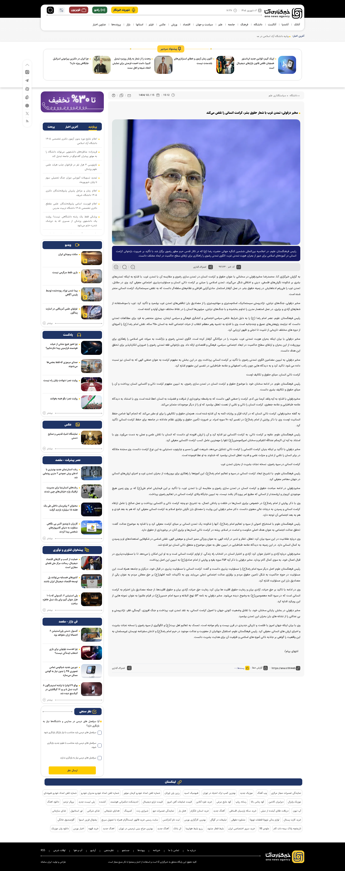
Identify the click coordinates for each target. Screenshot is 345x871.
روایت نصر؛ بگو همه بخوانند (64, 399)
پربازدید (92, 127)
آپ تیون (297, 811)
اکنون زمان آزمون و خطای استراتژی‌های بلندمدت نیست (193, 61)
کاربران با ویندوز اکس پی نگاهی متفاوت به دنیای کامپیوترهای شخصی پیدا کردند (62, 528)
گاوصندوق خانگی (66, 820)
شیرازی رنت (142, 811)
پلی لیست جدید (86, 802)
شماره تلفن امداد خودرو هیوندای (60, 793)
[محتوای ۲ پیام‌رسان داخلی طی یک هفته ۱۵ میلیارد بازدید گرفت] (91, 510)
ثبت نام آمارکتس (171, 820)
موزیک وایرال (294, 802)
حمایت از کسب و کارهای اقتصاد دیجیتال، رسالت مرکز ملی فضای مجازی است (61, 563)
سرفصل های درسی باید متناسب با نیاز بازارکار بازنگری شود (70, 732)
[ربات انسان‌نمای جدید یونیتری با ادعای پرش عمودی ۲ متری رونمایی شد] (91, 473)
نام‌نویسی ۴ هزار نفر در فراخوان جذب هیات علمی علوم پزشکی (71, 167)
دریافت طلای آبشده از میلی (274, 811)
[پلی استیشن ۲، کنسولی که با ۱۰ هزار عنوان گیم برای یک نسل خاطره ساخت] (91, 599)
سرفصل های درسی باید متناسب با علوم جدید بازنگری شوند (71, 745)
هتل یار (182, 811)
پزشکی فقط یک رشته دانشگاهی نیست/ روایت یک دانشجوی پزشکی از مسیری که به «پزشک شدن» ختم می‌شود (71, 221)
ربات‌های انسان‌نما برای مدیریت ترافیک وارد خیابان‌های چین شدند (61, 490)
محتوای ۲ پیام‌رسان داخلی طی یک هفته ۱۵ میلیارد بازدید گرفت (61, 508)
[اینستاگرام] (27, 71)
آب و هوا (78, 850)
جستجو (125, 850)
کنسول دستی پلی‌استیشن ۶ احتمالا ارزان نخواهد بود (64, 633)
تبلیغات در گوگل (218, 820)
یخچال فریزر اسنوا (88, 820)
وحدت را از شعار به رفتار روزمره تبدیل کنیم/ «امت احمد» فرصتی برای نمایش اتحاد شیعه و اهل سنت (131, 63)
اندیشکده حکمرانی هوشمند (124, 802)
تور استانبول (76, 811)
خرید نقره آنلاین (204, 802)
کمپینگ (128, 811)
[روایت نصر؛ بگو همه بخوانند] (91, 402)
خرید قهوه (93, 828)
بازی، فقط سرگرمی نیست (65, 272)
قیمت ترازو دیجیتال (153, 802)
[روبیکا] (27, 105)
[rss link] (27, 120)
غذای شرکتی (93, 811)
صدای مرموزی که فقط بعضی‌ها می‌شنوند (62, 364)
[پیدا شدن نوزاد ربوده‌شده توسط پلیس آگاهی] (91, 294)
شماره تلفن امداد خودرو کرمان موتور (142, 793)
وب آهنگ (262, 793)
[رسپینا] (72, 101)
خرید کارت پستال (292, 820)
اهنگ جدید (108, 828)
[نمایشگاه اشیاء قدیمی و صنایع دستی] (91, 438)
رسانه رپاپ (241, 802)
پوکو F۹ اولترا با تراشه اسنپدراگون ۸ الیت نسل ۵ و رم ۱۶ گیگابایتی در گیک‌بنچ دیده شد (60, 689)
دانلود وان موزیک (60, 828)
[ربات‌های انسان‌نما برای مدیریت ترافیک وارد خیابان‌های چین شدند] (91, 491)
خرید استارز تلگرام (199, 811)
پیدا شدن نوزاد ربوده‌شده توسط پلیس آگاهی (62, 293)
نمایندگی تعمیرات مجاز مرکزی (286, 793)
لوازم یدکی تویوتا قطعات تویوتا (264, 820)
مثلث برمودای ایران (68, 254)
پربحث (51, 127)
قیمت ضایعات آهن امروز (179, 802)
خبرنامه (156, 850)
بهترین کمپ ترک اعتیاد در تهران (219, 793)
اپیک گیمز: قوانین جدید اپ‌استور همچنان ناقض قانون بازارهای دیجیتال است (255, 63)
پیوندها (141, 850)
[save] (121, 95)
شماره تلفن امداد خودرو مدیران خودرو (100, 793)
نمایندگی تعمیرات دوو (163, 811)
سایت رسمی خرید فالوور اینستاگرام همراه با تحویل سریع (129, 820)
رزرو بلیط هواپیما (194, 828)
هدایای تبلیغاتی (112, 811)
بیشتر (50, 323)
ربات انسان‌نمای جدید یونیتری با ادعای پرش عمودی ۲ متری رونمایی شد (60, 473)
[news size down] (132, 267)
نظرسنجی (109, 850)
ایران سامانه (46, 862)
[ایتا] (27, 97)
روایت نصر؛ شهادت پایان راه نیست (60, 380)
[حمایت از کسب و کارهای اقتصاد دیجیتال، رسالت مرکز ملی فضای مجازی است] (91, 563)
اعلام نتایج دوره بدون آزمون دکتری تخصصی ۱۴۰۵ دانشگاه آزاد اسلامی (71, 141)
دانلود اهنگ (53, 802)
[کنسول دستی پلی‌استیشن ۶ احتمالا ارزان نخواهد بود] (91, 635)
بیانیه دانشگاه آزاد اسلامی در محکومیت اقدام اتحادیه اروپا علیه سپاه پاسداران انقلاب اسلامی (242, 36)
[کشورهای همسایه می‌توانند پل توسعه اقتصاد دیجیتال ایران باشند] (91, 581)
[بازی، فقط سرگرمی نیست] (91, 276)
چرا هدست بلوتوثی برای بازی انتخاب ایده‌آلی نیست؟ (63, 651)
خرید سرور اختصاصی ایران (241, 828)
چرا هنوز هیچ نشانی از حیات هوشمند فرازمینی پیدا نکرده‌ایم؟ (62, 346)
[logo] (283, 13)
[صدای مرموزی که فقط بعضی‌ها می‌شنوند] (91, 366)
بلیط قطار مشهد (215, 828)
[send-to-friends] (129, 95)
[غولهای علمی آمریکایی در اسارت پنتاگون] (91, 313)
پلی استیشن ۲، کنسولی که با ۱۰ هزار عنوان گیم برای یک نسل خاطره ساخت (60, 600)
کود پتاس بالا (257, 802)
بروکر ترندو (68, 802)
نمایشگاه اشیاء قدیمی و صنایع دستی (63, 436)
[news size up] (116, 267)
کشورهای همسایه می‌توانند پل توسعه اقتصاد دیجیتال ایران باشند (61, 579)
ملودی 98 (264, 828)
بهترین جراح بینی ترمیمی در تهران (136, 828)
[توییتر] (27, 113)
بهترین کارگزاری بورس (195, 820)
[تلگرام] (27, 80)
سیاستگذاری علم (277, 95)
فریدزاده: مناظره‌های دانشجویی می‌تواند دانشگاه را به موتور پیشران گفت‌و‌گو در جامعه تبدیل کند (71, 154)
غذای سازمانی (59, 811)
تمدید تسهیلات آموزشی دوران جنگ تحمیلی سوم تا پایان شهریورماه (71, 180)
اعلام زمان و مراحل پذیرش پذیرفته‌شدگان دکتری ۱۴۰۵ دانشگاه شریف (71, 193)
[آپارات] (27, 88)
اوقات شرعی (59, 850)
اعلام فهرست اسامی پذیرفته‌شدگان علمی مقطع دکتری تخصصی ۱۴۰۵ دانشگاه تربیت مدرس (71, 206)
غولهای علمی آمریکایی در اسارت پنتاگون (62, 311)
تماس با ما (173, 850)
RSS (43, 850)
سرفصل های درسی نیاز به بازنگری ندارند (78, 758)
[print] (113, 95)
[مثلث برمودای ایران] (91, 258)
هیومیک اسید (191, 793)
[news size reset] (124, 267)
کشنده (102, 802)
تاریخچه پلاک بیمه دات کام (287, 828)
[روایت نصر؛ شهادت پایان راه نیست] (91, 384)
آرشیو (93, 850)
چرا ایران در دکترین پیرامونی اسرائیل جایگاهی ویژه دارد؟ (71, 61)
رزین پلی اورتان (172, 793)
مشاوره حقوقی (238, 820)
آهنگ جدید (219, 811)
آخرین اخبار (71, 127)
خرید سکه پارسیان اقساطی (242, 811)
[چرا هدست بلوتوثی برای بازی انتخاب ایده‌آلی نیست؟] (91, 653)
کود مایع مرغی (223, 802)
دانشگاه (293, 95)
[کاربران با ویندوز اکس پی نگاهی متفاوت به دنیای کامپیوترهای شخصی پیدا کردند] (91, 527)
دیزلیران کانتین (276, 802)
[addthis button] (210, 267)
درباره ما (191, 850)
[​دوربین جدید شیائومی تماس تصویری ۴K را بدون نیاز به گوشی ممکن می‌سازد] (91, 671)
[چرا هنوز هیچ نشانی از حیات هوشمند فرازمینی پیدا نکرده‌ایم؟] (91, 348)
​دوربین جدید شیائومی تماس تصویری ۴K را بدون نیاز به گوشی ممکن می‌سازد (61, 671)
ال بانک (177, 828)
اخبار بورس (78, 828)
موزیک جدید (246, 793)
